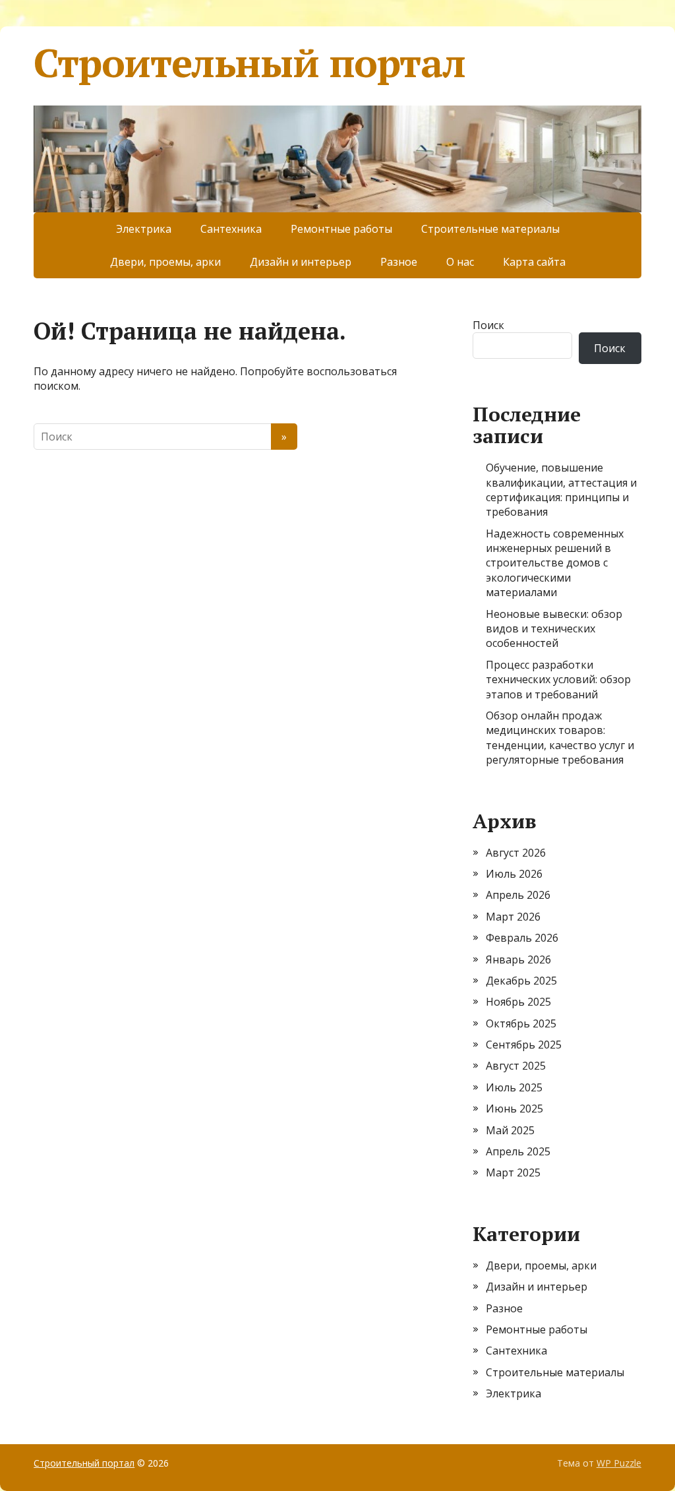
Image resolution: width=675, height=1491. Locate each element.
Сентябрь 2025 (524, 1044)
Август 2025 (516, 1065)
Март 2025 (513, 1172)
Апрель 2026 (518, 895)
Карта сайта (534, 262)
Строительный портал (249, 62)
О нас (460, 262)
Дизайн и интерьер (300, 262)
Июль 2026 (514, 874)
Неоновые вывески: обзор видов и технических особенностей (554, 629)
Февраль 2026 (522, 937)
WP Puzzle (619, 1463)
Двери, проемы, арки (165, 262)
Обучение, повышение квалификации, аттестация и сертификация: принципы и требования (561, 489)
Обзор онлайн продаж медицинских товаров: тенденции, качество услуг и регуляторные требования (560, 737)
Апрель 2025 (518, 1151)
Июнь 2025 (514, 1108)
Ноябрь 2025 (518, 1001)
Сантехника (231, 229)
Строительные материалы (490, 229)
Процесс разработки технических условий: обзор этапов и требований (558, 679)
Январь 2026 (518, 959)
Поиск (488, 325)
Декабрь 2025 (521, 980)
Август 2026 (516, 852)
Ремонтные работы (341, 229)
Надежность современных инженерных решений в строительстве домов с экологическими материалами (555, 563)
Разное (398, 262)
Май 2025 (510, 1130)
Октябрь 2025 (521, 1023)
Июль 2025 (514, 1087)
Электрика (143, 229)
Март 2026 (513, 916)
